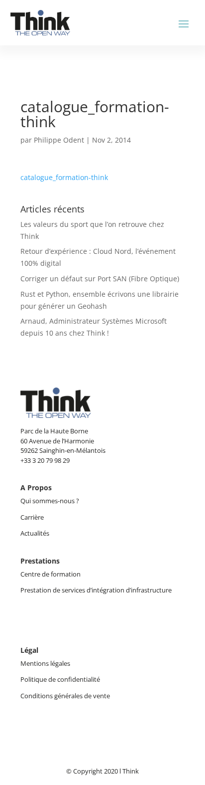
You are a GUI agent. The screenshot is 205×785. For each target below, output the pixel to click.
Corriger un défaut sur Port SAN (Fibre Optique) (99, 278)
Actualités (34, 533)
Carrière (32, 517)
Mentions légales (45, 663)
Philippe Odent (59, 140)
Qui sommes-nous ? (50, 500)
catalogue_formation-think (64, 177)
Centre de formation (50, 574)
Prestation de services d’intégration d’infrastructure (96, 590)
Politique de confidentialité (60, 679)
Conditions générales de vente (65, 695)
